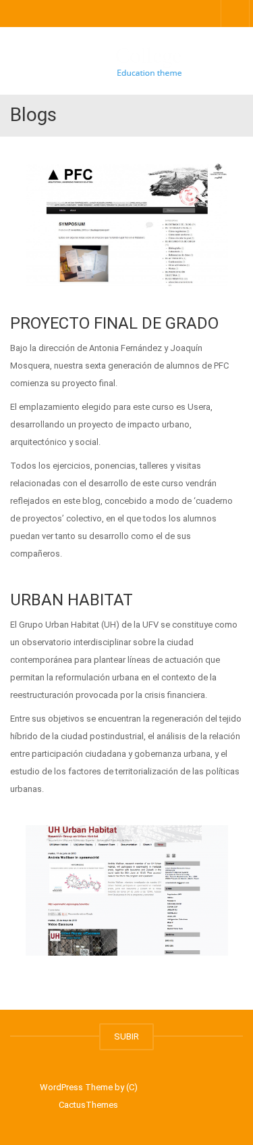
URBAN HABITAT (71, 599)
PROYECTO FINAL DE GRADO (114, 323)
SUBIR (126, 1036)
